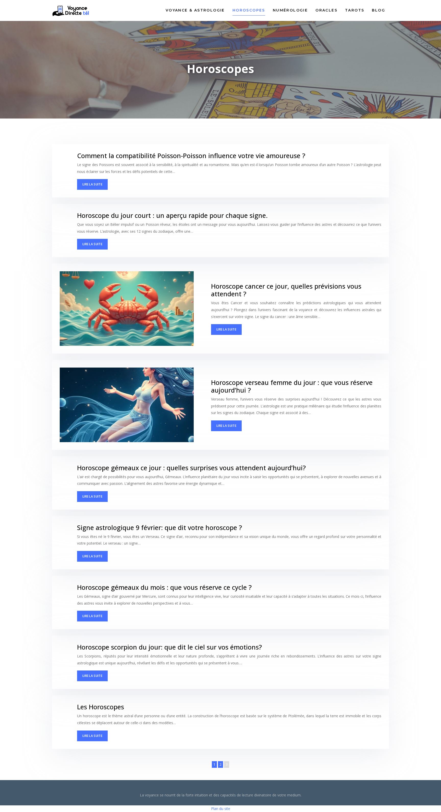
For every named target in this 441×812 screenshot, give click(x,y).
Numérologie (290, 10)
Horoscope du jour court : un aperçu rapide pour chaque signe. (172, 215)
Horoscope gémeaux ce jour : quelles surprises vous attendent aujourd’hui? (191, 467)
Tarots (354, 10)
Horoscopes (248, 10)
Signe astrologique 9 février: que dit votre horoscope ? (159, 527)
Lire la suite (92, 184)
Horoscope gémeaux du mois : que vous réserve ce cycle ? (164, 587)
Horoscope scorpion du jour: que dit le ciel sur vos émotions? (169, 647)
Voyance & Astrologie (195, 10)
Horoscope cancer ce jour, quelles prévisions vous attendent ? (286, 290)
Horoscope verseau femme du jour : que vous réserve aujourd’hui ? (292, 386)
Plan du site (220, 808)
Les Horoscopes (100, 706)
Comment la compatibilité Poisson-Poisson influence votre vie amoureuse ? (191, 155)
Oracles (326, 10)
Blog (378, 10)
